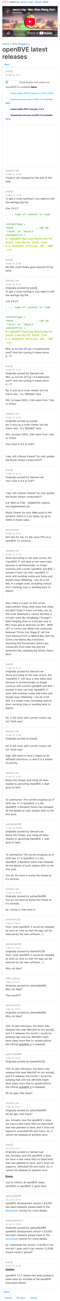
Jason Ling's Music (31, 1)
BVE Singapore (21, 43)
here (34, 86)
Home (5, 43)
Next (7, 64)
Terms (33, 1297)
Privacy (21, 1297)
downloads (12, 1210)
